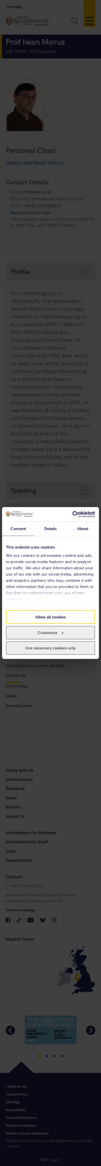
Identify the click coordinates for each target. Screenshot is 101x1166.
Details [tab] (50, 528)
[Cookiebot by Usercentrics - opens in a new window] (72, 514)
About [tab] (83, 528)
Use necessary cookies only (50, 648)
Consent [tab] (18, 528)
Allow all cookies (50, 617)
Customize (47, 632)
